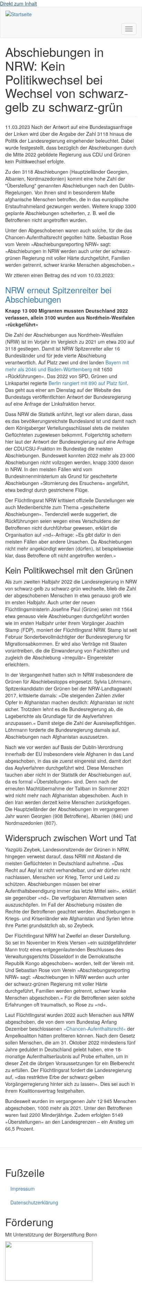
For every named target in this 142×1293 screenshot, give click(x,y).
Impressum (22, 1188)
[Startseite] (18, 14)
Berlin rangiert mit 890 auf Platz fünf (88, 383)
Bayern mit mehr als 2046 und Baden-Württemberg (67, 366)
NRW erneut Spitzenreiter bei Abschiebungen (58, 294)
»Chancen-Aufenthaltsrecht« (95, 1028)
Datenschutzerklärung (34, 1202)
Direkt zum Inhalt (18, 3)
